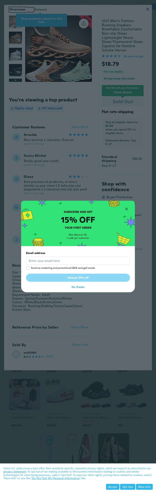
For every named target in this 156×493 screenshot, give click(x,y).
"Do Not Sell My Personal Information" (56, 478)
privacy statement (14, 471)
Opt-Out (127, 487)
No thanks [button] (78, 287)
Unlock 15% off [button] (78, 278)
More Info (144, 487)
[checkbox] (27, 268)
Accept (112, 487)
